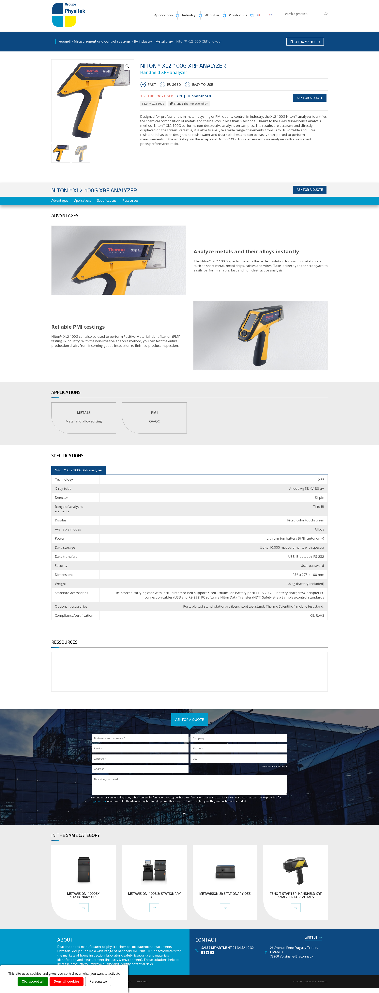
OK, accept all (33, 981)
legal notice (99, 801)
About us (212, 15)
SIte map (142, 981)
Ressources (130, 200)
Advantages (59, 200)
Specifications (106, 200)
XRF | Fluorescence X (193, 96)
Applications (82, 200)
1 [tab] (190, 439)
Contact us (238, 15)
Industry (189, 15)
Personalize (98, 981)
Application (163, 15)
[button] (127, 66)
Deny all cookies (66, 981)
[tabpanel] (83, 418)
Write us (311, 938)
